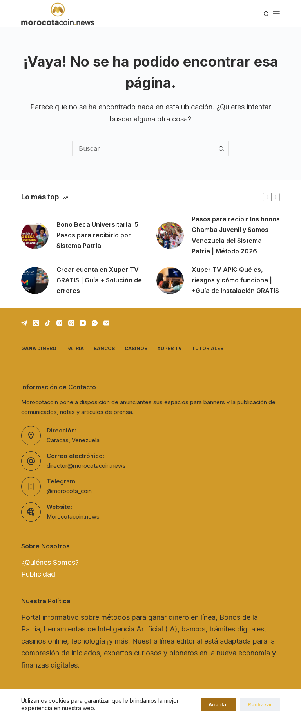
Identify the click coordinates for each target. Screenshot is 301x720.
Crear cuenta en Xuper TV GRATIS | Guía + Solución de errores (99, 280)
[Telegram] (24, 323)
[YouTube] (83, 323)
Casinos (136, 348)
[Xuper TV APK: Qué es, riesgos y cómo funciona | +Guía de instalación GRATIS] (170, 280)
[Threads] (71, 323)
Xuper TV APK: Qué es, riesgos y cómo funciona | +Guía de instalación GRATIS (235, 280)
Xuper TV (169, 348)
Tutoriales (207, 348)
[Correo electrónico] (106, 323)
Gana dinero (38, 348)
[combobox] (143, 148)
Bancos (104, 348)
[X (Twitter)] (36, 323)
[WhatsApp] (95, 323)
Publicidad (38, 574)
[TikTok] (48, 323)
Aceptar (218, 704)
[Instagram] (59, 323)
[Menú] (276, 13)
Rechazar (260, 704)
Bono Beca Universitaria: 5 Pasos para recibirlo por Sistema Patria (97, 235)
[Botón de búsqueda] (221, 148)
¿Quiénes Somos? (50, 562)
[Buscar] (266, 13)
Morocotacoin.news (73, 516)
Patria (75, 348)
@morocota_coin (69, 491)
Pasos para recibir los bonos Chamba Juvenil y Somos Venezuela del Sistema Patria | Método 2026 (236, 235)
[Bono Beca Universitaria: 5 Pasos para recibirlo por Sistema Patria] (35, 235)
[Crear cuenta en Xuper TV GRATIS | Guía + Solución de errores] (35, 280)
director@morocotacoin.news (86, 465)
